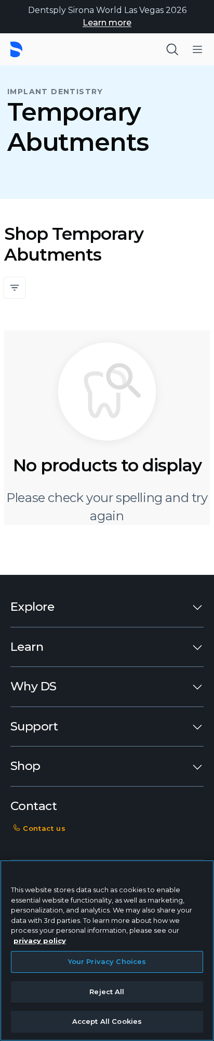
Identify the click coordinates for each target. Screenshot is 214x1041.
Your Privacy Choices (107, 961)
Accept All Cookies (107, 1021)
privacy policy (40, 940)
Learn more (107, 23)
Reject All (106, 991)
